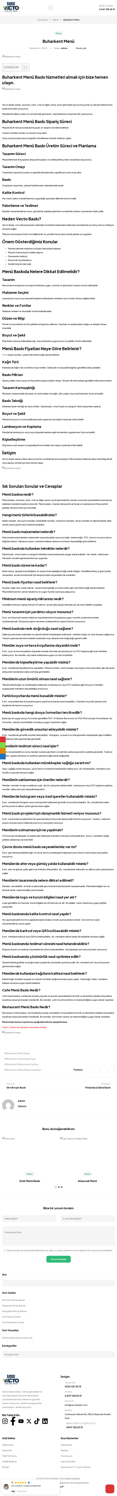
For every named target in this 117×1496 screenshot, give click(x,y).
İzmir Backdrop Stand (13, 1322)
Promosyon (66, 1455)
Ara (4, 1274)
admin (64, 48)
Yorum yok (81, 48)
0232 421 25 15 (73, 1386)
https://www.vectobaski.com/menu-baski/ (24, 1027)
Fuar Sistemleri (68, 1461)
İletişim (5, 1467)
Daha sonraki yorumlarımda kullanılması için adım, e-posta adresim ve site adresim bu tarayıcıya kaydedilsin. (60, 1250)
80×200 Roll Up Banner (13, 1300)
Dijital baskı (66, 1444)
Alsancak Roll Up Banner (14, 1305)
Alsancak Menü (87, 1181)
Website (22, 1106)
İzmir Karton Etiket (11, 1316)
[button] (59, 1479)
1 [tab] (56, 1187)
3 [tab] (61, 1187)
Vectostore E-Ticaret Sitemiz (76, 1467)
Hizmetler (7, 1450)
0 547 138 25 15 (107, 9)
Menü (58, 33)
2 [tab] (58, 1187)
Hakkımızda (8, 1444)
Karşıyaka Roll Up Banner (14, 1311)
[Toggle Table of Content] (23, 67)
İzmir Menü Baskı (29, 1181)
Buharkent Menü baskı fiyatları (22, 1064)
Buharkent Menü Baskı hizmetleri (23, 1069)
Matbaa (64, 1450)
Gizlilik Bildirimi (9, 1461)
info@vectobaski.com (76, 1404)
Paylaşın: (78, 1069)
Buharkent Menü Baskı (18, 1053)
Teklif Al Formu (9, 1455)
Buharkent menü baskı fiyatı (21, 1058)
